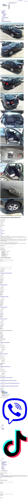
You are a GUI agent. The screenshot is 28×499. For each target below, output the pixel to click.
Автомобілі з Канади (4, 462)
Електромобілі (3, 12)
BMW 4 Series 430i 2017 (4, 353)
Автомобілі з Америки (5, 475)
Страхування (4, 14)
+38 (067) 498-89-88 (20, 0)
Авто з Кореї (3, 11)
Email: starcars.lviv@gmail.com (5, 395)
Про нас (3, 467)
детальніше (1, 279)
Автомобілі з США (4, 461)
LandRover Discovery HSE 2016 (5, 366)
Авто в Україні (3, 10)
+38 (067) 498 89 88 (5, 470)
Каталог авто (3, 468)
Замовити (1, 229)
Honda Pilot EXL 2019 (3, 284)
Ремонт (4, 15)
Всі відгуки (1, 390)
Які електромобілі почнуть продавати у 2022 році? (8, 380)
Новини (3, 18)
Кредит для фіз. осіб (5, 17)
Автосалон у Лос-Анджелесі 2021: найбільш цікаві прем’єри (9, 383)
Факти (2, 466)
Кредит (3, 16)
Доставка (3, 463)
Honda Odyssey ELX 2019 (4, 296)
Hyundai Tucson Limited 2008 (4, 342)
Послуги (3, 13)
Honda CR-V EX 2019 (3, 318)
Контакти (3, 19)
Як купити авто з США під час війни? (6, 377)
